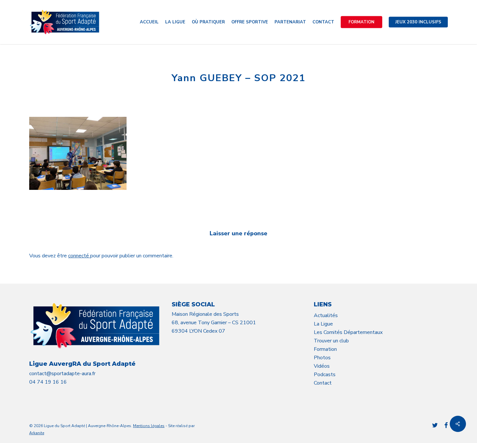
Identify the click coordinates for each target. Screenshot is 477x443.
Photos (322, 358)
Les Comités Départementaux (348, 332)
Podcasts (325, 374)
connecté (79, 255)
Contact (323, 383)
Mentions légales (149, 425)
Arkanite (36, 433)
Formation (325, 349)
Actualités (326, 315)
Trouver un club (331, 341)
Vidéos (322, 366)
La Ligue (323, 324)
